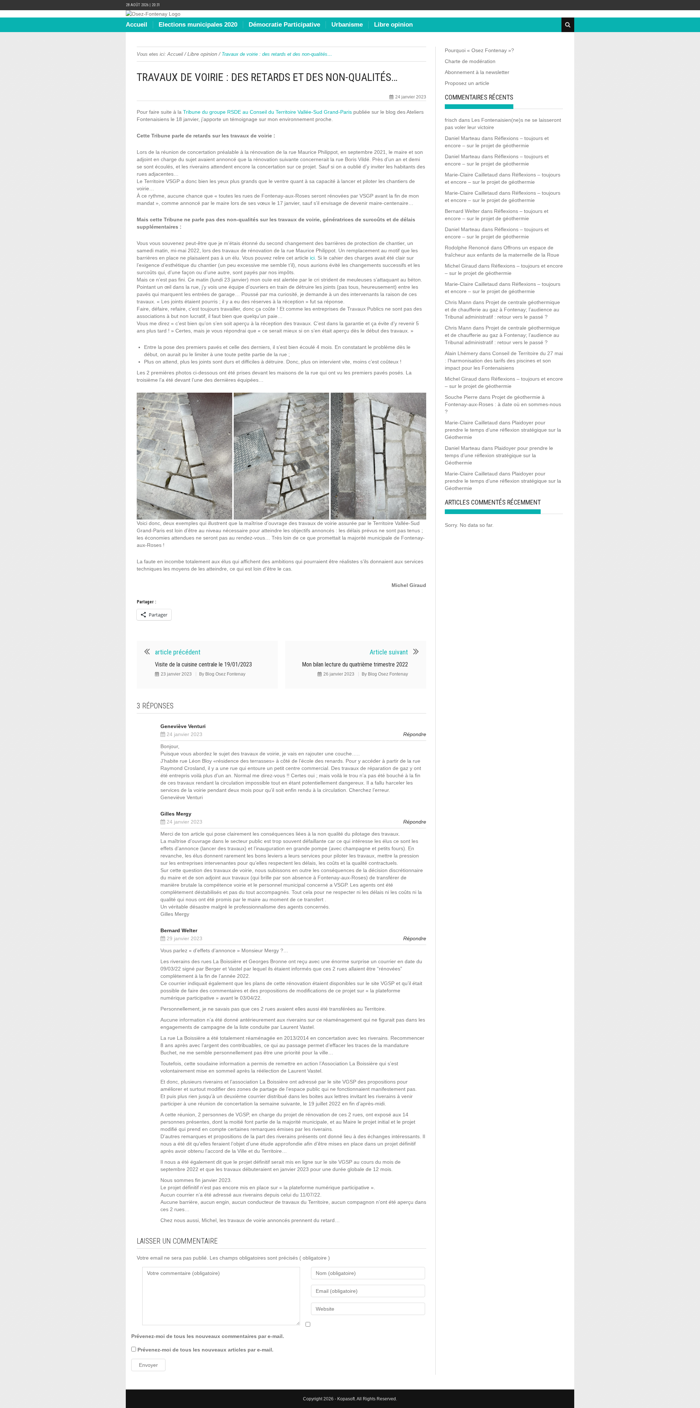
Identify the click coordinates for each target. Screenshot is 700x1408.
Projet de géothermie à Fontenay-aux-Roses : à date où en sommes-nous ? (503, 404)
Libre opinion (393, 24)
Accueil (136, 24)
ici (312, 258)
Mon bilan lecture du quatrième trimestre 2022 (355, 664)
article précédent (178, 652)
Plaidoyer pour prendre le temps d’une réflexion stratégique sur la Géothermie (503, 430)
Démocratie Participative (284, 24)
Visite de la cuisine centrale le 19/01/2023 (203, 664)
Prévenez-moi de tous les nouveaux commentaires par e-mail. (207, 1336)
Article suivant (389, 652)
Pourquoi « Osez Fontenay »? (479, 50)
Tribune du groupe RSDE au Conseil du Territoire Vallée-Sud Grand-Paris (267, 112)
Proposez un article (467, 83)
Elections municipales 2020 (198, 24)
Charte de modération (470, 61)
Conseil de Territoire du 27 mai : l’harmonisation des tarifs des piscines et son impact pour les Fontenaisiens (504, 360)
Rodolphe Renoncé (467, 247)
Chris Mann (458, 302)
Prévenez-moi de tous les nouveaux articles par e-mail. (205, 1350)
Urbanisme (347, 24)
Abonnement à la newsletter (477, 72)
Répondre (414, 734)
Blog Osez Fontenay (225, 674)
